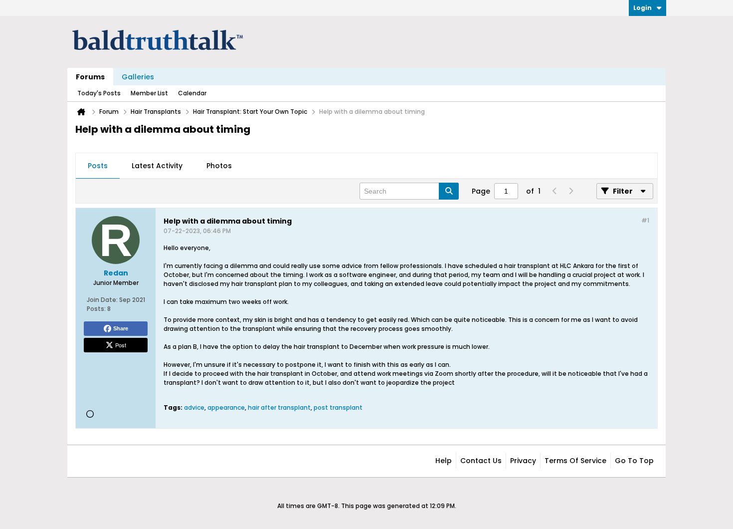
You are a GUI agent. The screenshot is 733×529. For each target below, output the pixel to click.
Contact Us (481, 461)
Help (443, 461)
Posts (98, 166)
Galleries (138, 77)
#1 (645, 220)
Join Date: (102, 299)
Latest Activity (157, 166)
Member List (149, 93)
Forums (90, 77)
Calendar (192, 93)
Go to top (634, 461)
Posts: (96, 308)
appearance (226, 407)
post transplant (338, 407)
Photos (219, 166)
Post (120, 345)
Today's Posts (99, 93)
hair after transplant (279, 407)
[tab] (98, 166)
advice (194, 407)
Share (120, 328)
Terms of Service (575, 461)
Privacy (523, 461)
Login (642, 7)
